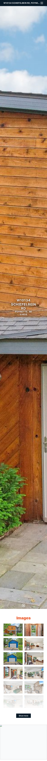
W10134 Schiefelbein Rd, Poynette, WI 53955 (21, 3)
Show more (23, 716)
